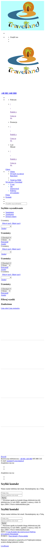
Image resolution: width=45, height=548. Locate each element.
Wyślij (4, 498)
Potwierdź (4, 242)
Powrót (3, 457)
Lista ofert (5, 308)
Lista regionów (14, 308)
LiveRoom (5, 546)
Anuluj (3, 244)
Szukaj (3, 228)
